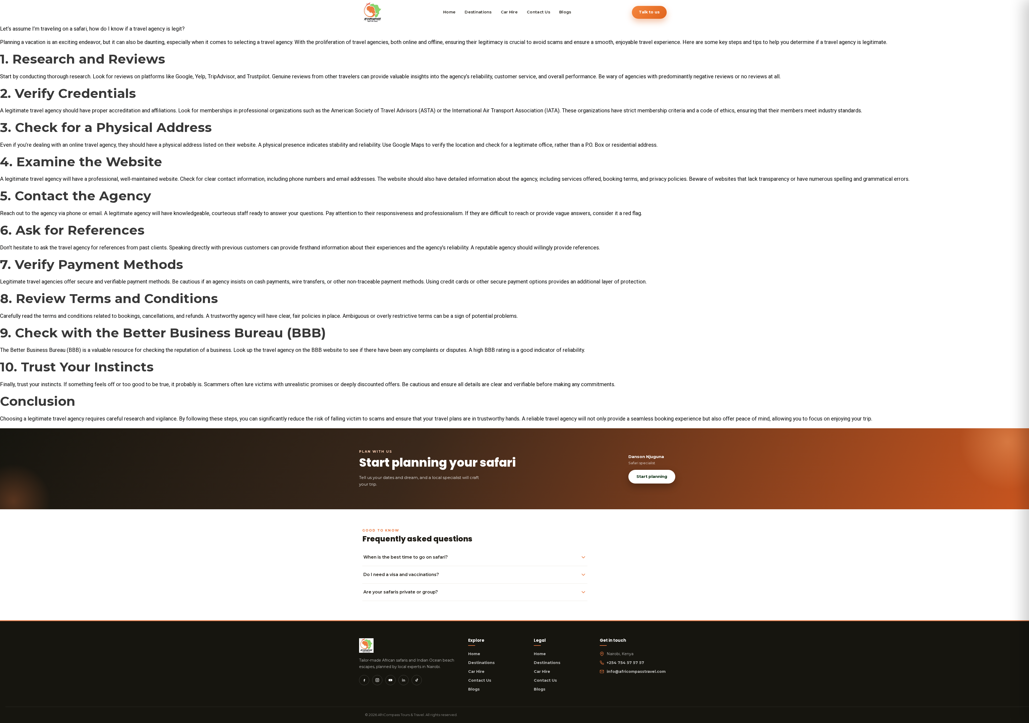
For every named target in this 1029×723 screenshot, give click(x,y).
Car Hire (476, 671)
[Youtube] (390, 680)
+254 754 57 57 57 (625, 662)
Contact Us (479, 680)
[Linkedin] (403, 680)
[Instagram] (377, 680)
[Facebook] (364, 680)
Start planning (651, 476)
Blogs (474, 689)
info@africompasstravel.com (636, 671)
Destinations (481, 662)
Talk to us (649, 12)
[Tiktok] (417, 680)
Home (474, 653)
